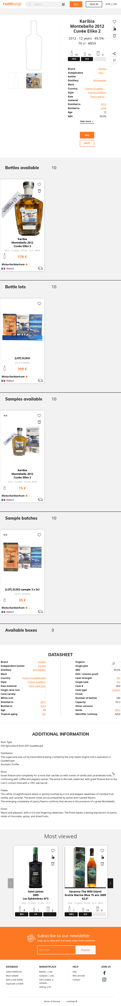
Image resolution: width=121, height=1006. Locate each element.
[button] (16, 80)
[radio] (26, 264)
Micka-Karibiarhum (13, 264)
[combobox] (49, 4)
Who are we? (79, 975)
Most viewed (12, 975)
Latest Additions (14, 971)
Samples (43, 975)
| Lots (49, 971)
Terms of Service (52, 1001)
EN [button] (115, 4)
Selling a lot (45, 986)
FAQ (75, 971)
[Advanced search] (63, 4)
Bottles (42, 971)
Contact (76, 979)
